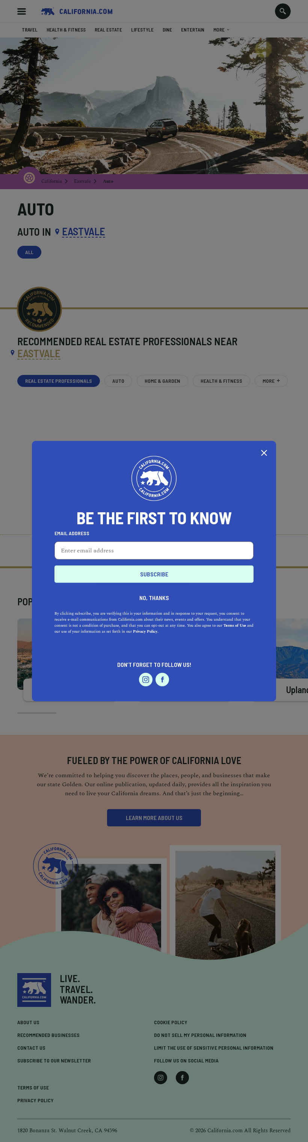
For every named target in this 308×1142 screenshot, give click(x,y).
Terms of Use (234, 626)
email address (71, 533)
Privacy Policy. (146, 632)
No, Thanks (154, 597)
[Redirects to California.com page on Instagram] (145, 679)
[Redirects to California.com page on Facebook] (162, 679)
